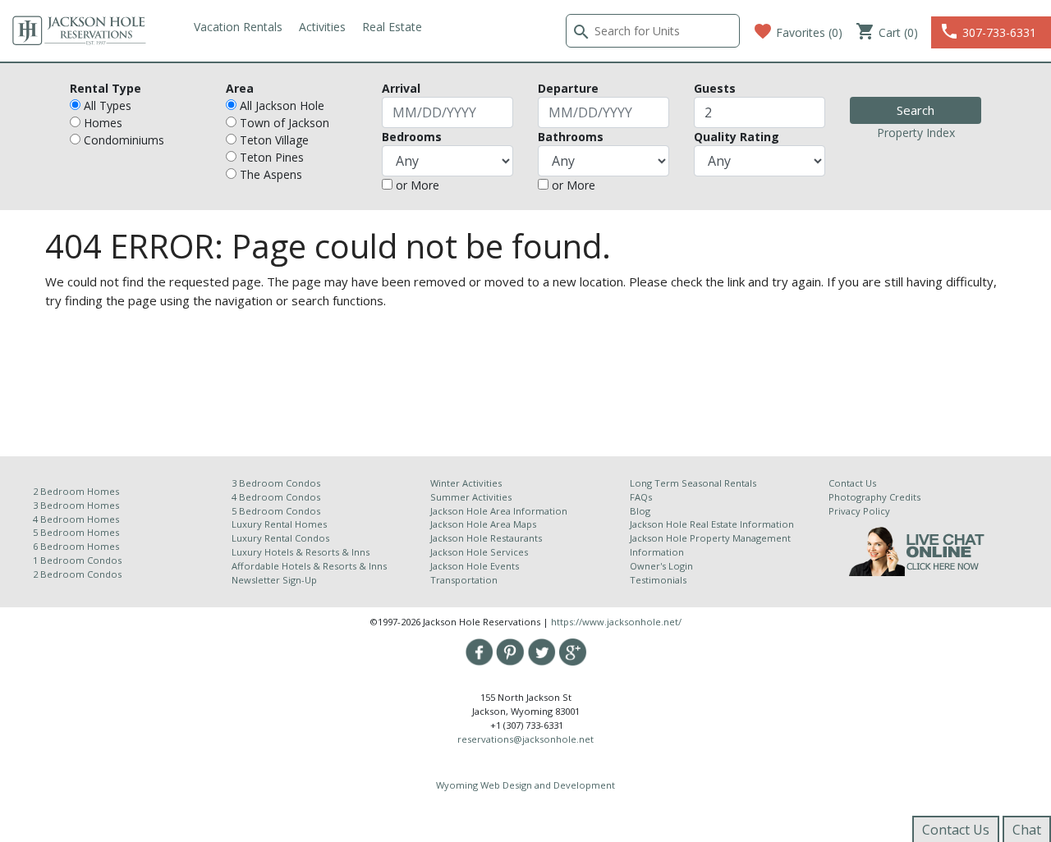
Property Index (916, 132)
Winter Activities (466, 483)
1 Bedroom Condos (77, 560)
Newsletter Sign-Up (274, 580)
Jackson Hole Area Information (498, 511)
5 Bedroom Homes (76, 532)
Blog (640, 511)
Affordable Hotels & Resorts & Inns (309, 566)
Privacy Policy (859, 511)
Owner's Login (661, 566)
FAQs (641, 497)
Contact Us (852, 483)
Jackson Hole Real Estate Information (712, 524)
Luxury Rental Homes (279, 524)
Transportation (464, 580)
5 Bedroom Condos (276, 511)
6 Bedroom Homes (77, 546)
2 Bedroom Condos (77, 574)
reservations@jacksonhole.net (525, 739)
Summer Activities (471, 497)
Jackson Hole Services (479, 552)
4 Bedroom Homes (76, 519)
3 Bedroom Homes (76, 505)
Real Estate (392, 26)
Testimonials (658, 580)
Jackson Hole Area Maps (483, 524)
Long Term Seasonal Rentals (693, 483)
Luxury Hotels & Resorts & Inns (300, 552)
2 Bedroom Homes (76, 491)
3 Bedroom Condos (276, 483)
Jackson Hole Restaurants (486, 538)
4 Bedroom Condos (276, 497)
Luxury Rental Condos (280, 538)
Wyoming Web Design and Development (525, 785)
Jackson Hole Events (474, 566)
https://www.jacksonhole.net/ (616, 621)
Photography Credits (874, 497)
